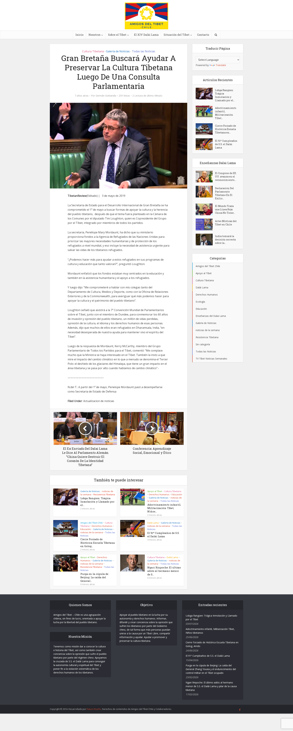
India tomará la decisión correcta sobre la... (225, 240)
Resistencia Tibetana (104, 494)
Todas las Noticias (143, 51)
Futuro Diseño (94, 709)
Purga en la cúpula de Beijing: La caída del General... (94, 577)
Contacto (203, 34)
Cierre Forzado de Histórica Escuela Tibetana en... (225, 129)
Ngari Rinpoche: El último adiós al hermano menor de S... (164, 571)
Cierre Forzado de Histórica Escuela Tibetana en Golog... (97, 542)
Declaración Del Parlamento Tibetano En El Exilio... (224, 193)
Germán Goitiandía (106, 95)
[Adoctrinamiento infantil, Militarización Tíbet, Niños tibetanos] (205, 111)
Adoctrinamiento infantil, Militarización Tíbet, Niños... (164, 508)
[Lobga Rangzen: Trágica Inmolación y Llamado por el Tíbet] (205, 93)
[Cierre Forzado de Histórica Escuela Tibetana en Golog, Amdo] (205, 129)
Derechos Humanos (159, 494)
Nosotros (94, 34)
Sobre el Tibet (117, 34)
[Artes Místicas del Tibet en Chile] (205, 224)
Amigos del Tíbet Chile (91, 522)
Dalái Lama (153, 522)
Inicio (79, 34)
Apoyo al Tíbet (154, 491)
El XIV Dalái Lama (146, 34)
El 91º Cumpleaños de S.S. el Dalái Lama (163, 534)
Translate (221, 65)
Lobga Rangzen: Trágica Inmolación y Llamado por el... (97, 501)
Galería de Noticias (118, 51)
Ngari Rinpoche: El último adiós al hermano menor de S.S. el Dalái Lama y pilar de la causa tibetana (211, 686)
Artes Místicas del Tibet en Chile (226, 222)
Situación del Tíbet (176, 34)
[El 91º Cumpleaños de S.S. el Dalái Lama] (205, 144)
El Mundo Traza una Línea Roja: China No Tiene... (225, 209)
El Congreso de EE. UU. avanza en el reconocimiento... (226, 177)
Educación (177, 494)
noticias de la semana (91, 532)
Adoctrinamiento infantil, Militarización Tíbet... (225, 113)
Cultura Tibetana (93, 51)
